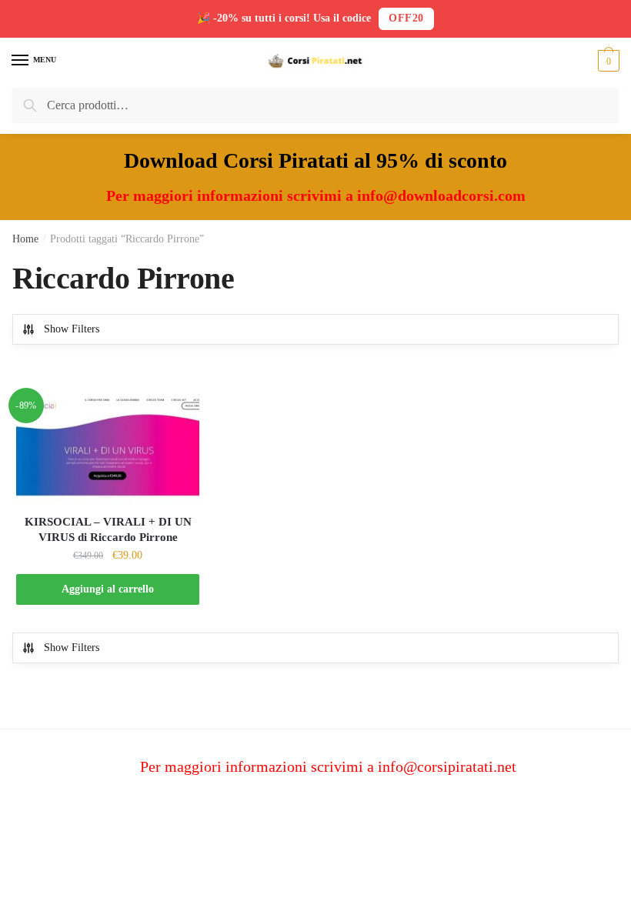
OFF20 (406, 18)
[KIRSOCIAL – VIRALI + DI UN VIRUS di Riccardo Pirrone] (107, 451)
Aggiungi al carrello (108, 589)
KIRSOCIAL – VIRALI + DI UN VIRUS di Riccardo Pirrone (108, 529)
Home (25, 239)
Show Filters (71, 329)
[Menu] (21, 61)
